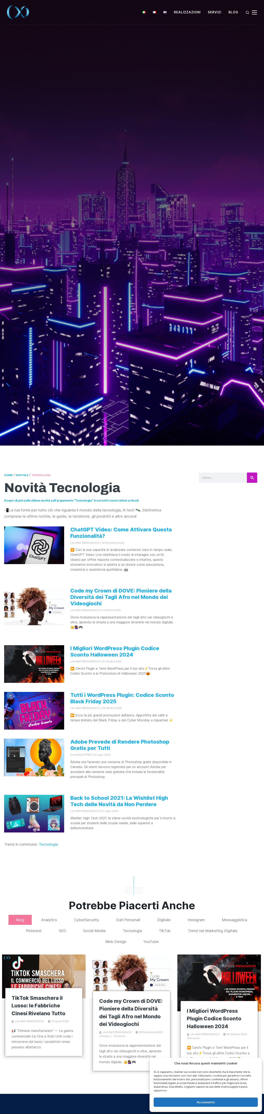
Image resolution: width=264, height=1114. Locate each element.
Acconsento (206, 1102)
